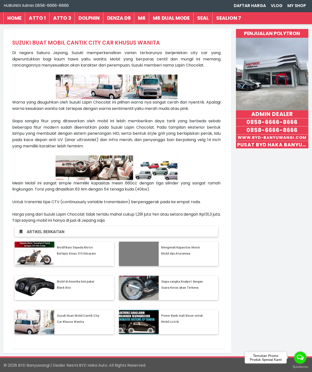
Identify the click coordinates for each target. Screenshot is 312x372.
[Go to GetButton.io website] (300, 367)
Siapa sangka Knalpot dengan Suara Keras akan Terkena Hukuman (182, 288)
